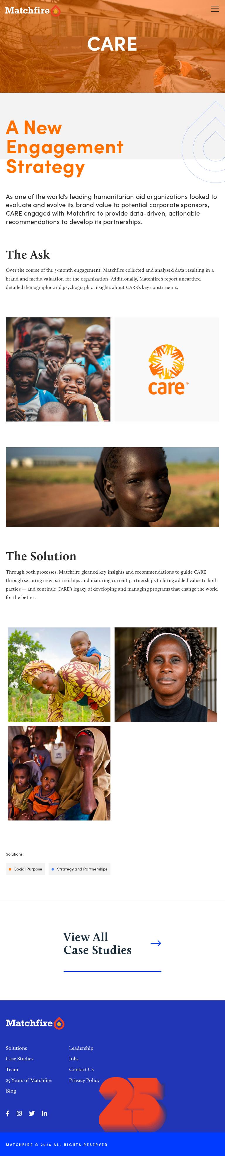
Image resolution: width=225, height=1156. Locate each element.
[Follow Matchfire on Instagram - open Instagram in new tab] (19, 1113)
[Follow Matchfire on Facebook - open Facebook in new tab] (8, 1113)
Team (12, 1069)
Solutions (16, 1048)
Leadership (81, 1048)
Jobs (74, 1058)
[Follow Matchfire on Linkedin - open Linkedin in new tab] (44, 1113)
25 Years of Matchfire (29, 1080)
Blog (11, 1091)
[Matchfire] (57, 11)
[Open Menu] (215, 8)
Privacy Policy (84, 1080)
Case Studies (19, 1058)
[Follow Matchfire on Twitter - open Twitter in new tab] (32, 1113)
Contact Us (81, 1069)
